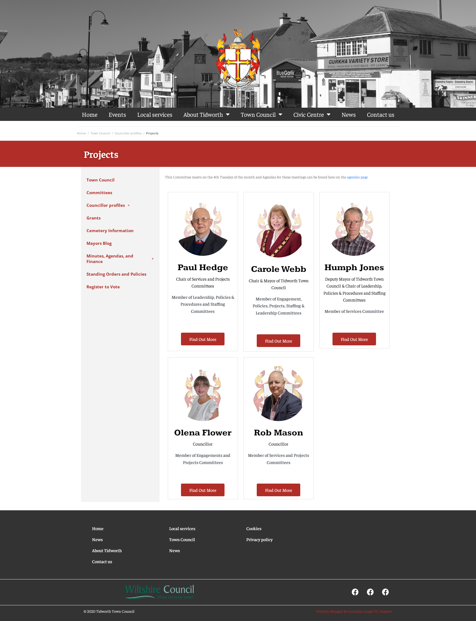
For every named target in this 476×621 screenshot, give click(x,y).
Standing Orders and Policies (116, 274)
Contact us (380, 114)
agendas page (357, 176)
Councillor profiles (128, 133)
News (349, 114)
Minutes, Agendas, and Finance (109, 258)
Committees (99, 193)
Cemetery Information (110, 231)
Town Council (258, 114)
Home (90, 114)
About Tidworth (203, 114)
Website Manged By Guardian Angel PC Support (354, 611)
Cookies (253, 528)
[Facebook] (355, 592)
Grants (93, 218)
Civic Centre (308, 114)
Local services (154, 114)
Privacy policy (259, 539)
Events (117, 114)
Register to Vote (103, 287)
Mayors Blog (99, 243)
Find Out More (202, 339)
